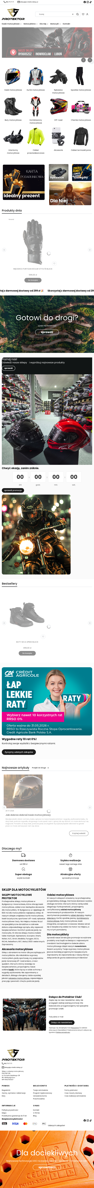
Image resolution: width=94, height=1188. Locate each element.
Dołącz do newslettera (61, 1022)
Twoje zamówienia (40, 1090)
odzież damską (77, 915)
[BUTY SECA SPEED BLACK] (27, 615)
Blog (34, 1116)
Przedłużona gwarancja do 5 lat (14, 1116)
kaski (11, 969)
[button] (77, 14)
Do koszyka (33, 280)
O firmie (36, 1113)
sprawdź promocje (13, 490)
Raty (3, 1096)
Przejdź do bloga (39, 768)
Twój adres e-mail (56, 1017)
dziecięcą (51, 918)
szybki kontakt (23, 878)
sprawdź (47, 332)
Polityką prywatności (63, 1032)
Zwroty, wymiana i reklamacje (14, 1093)
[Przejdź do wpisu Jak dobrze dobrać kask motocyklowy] (23, 791)
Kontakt (36, 1110)
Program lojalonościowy (42, 1093)
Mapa (4, 1113)
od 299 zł (23, 864)
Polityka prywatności (10, 1110)
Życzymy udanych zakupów (19, 752)
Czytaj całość (79, 833)
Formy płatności (71, 1090)
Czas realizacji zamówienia (75, 1096)
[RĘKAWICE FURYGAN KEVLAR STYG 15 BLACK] (33, 242)
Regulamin (75, 1028)
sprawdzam (47, 1167)
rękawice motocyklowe (18, 978)
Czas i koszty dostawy (73, 1093)
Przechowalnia (39, 1099)
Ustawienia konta (40, 1096)
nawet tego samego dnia (70, 864)
